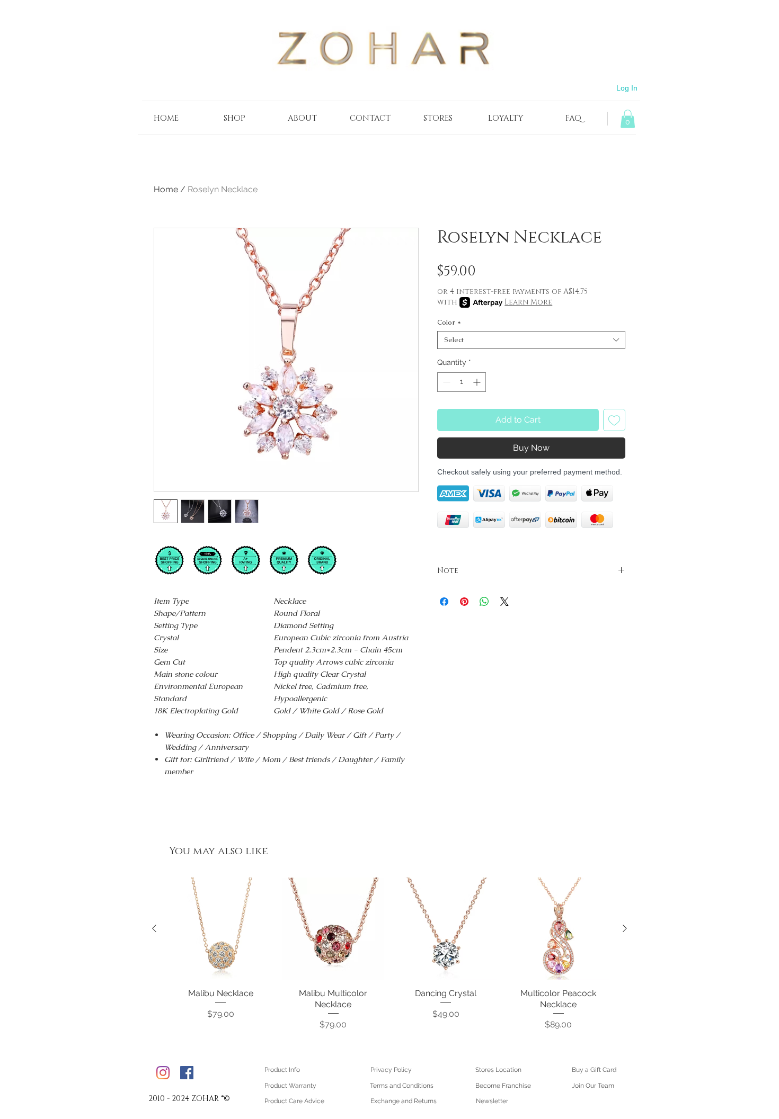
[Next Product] (624, 928)
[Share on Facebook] (444, 601)
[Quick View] (221, 929)
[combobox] (531, 340)
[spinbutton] (461, 382)
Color (449, 322)
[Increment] (477, 382)
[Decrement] (445, 382)
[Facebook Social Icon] (186, 1072)
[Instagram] (163, 1072)
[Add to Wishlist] (614, 420)
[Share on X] (504, 601)
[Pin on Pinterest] (464, 601)
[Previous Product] (154, 928)
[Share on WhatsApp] (484, 601)
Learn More (528, 302)
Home (166, 189)
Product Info (282, 1069)
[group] (389, 954)
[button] (627, 119)
